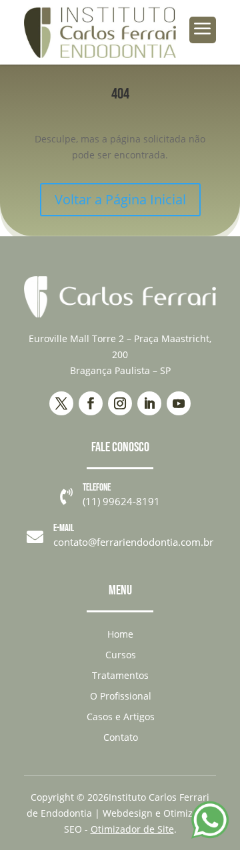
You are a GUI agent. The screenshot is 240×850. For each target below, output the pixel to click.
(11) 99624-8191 (121, 501)
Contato (120, 737)
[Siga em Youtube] (179, 403)
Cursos (120, 654)
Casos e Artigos (121, 716)
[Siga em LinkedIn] (149, 403)
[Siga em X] (61, 403)
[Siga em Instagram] (120, 403)
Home (120, 634)
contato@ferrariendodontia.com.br (133, 541)
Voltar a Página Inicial (120, 199)
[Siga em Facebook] (91, 403)
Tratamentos (120, 675)
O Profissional (120, 696)
